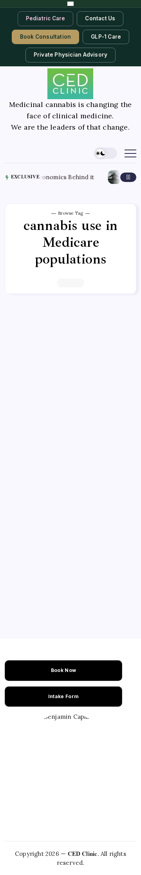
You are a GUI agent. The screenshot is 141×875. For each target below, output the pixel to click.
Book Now (63, 670)
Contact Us (100, 18)
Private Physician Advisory (70, 55)
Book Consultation (45, 37)
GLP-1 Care (106, 37)
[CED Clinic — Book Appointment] (70, 4)
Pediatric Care (45, 18)
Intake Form (63, 696)
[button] (105, 153)
